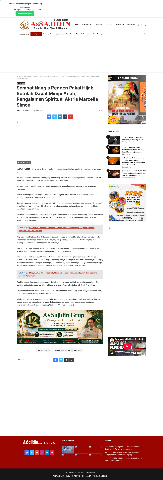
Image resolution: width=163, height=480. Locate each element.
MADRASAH (131, 25)
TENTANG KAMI (58, 476)
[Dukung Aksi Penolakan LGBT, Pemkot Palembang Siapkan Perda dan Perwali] (68, 449)
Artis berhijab (45, 350)
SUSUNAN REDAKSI (73, 476)
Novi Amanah (22, 111)
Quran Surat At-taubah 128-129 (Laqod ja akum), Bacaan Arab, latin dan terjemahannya (134, 173)
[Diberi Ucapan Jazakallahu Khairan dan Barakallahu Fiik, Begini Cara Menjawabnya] (114, 150)
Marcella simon (63, 350)
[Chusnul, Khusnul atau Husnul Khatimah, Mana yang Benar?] (114, 140)
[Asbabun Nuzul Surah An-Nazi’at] (81, 457)
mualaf (78, 350)
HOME (77, 25)
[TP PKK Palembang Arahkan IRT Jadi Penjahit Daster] (95, 449)
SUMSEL (110, 25)
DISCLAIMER (86, 476)
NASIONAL (99, 25)
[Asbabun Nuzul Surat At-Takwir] (95, 457)
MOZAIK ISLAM (86, 25)
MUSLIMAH (28, 76)
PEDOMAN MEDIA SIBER (101, 476)
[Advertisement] (81, 55)
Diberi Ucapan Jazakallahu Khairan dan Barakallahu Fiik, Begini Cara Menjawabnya (133, 149)
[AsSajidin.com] (44, 25)
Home (20, 76)
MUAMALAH (120, 25)
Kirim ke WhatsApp (25, 13)
